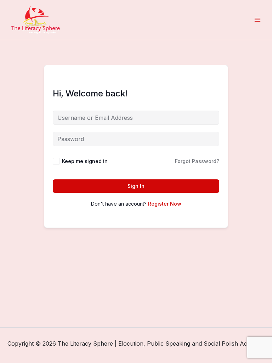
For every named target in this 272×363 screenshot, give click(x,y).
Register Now (164, 204)
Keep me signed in (85, 161)
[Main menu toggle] (257, 19)
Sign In (136, 186)
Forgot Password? (197, 161)
